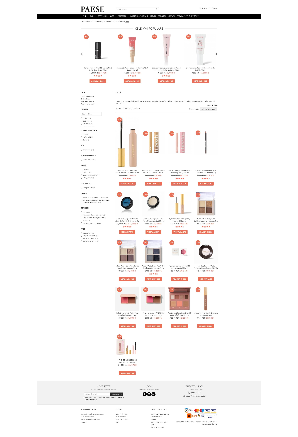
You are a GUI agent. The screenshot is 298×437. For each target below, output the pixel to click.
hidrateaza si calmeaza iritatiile (93, 215)
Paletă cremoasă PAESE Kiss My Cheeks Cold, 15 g (153, 314)
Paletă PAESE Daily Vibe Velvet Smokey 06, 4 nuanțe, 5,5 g (153, 267)
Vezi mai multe (212, 105)
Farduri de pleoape (87, 96)
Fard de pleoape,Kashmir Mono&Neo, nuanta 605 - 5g (153, 220)
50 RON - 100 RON (89, 236)
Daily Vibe (86, 172)
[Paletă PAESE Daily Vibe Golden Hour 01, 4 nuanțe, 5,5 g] (206, 204)
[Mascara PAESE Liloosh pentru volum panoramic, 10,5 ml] (153, 142)
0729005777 (195, 393)
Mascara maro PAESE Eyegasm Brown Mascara (206, 314)
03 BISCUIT (86, 124)
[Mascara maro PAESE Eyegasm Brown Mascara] (206, 299)
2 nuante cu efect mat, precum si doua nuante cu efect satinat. (96, 201)
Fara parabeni (88, 188)
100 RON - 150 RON (89, 238)
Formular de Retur (122, 419)
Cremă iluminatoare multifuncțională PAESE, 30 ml (200, 69)
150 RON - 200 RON (89, 241)
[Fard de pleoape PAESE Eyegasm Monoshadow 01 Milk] (206, 252)
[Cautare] (157, 9)
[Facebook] (145, 394)
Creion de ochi (86, 99)
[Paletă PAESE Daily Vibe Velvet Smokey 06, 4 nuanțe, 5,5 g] (153, 252)
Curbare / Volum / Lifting (91, 223)
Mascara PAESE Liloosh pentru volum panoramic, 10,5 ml (153, 171)
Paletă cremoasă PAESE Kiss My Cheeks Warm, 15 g (127, 314)
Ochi (84, 134)
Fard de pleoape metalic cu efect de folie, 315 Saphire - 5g (127, 220)
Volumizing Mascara (90, 175)
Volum (85, 220)
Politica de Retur (121, 417)
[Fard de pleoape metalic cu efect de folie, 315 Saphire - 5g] (127, 204)
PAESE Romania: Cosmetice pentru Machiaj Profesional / (103, 21)
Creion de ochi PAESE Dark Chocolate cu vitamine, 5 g (205, 171)
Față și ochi (87, 137)
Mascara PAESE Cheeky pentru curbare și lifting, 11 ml (179, 171)
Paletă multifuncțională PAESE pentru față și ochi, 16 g (179, 314)
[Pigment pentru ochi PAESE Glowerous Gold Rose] (179, 252)
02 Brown (86, 121)
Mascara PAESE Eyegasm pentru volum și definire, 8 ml (127, 171)
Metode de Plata (121, 414)
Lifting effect (87, 178)
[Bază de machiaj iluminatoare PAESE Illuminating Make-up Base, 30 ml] (166, 50)
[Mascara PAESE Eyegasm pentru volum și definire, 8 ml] (127, 142)
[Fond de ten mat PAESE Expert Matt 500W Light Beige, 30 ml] (98, 50)
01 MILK (86, 118)
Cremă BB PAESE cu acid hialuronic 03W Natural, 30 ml (132, 69)
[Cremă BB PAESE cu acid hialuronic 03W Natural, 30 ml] (132, 50)
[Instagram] (153, 394)
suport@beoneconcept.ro (195, 396)
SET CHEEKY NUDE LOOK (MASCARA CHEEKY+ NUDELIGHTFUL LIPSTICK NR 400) (127, 361)
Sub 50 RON (87, 233)
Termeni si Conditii (87, 417)
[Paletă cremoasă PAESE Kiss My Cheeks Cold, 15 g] (153, 299)
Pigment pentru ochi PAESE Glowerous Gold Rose (179, 267)
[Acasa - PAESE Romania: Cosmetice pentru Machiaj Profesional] (92, 9)
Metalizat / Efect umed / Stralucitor (95, 197)
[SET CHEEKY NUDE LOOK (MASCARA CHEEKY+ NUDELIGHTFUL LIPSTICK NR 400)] (127, 346)
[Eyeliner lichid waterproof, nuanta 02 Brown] (179, 204)
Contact (83, 422)
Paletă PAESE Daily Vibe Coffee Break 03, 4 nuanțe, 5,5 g (127, 267)
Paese (85, 170)
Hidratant (86, 212)
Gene (85, 140)
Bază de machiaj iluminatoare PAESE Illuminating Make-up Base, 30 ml (166, 69)
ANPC (118, 422)
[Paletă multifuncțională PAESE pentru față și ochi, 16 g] (179, 299)
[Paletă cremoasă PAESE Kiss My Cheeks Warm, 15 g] (127, 299)
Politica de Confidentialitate (90, 419)
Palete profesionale (87, 104)
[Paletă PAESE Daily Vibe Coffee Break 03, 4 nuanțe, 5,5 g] (127, 252)
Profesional (87, 150)
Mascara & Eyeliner (87, 101)
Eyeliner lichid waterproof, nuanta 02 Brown (179, 220)
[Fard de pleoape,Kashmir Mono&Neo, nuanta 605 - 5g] (153, 204)
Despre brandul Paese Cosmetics (92, 414)
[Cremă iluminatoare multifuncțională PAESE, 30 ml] (200, 50)
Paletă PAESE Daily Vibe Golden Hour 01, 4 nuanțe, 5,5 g (205, 220)
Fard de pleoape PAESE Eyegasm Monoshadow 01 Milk (206, 267)
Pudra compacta (88, 160)
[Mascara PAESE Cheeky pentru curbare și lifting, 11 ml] (179, 142)
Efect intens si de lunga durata (93, 218)
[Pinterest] (149, 394)
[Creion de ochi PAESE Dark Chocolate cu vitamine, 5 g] (206, 142)
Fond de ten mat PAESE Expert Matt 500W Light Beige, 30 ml (98, 69)
